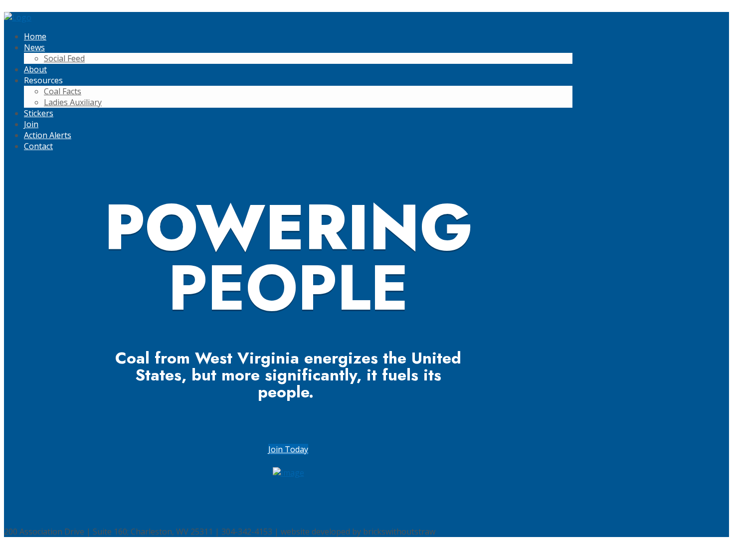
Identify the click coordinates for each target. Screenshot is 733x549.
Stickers (38, 113)
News (34, 47)
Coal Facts (62, 91)
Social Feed (64, 58)
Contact (38, 146)
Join (31, 124)
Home (35, 36)
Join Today (288, 449)
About (35, 69)
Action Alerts (47, 135)
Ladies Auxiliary (73, 102)
